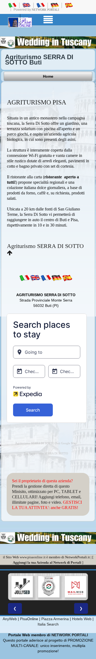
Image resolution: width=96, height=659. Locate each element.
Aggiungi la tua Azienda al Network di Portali (47, 562)
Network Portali (45, 9)
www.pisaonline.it (33, 557)
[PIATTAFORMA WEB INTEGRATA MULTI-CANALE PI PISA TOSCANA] (48, 586)
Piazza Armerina (55, 619)
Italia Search (48, 624)
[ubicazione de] (56, 278)
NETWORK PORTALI (69, 635)
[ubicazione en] (35, 278)
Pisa (23, 619)
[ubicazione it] (24, 278)
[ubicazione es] (67, 278)
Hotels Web (81, 619)
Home (48, 76)
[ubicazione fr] (46, 278)
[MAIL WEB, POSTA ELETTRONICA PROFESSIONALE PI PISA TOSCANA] (75, 586)
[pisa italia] (12, 5)
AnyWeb (10, 619)
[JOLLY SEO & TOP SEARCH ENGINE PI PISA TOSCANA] (22, 586)
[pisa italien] (54, 5)
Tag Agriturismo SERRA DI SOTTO (46, 453)
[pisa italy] (26, 5)
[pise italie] (40, 5)
